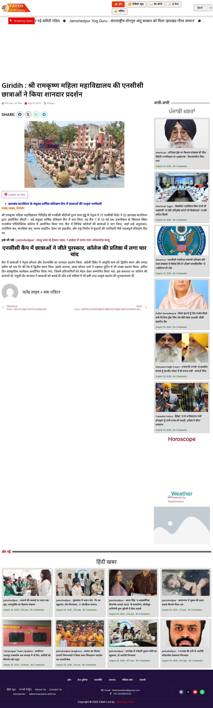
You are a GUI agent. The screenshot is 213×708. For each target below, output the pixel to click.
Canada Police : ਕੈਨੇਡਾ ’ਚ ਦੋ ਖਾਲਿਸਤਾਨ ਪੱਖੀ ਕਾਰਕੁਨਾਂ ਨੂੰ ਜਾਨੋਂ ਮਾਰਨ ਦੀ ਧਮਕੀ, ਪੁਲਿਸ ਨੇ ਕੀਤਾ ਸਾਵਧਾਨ (179, 421)
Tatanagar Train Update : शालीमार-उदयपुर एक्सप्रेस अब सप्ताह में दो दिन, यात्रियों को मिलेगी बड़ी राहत (27, 655)
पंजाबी (142, 680)
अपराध (112, 680)
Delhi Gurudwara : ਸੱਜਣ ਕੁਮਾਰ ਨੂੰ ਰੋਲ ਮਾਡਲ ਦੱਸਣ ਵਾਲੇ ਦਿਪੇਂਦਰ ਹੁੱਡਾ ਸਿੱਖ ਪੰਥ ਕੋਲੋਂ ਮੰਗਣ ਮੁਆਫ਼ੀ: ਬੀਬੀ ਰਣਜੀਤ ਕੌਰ (181, 318)
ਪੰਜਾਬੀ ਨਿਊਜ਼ (25, 689)
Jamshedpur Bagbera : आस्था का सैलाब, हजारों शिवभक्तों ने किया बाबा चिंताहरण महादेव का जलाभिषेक (79, 655)
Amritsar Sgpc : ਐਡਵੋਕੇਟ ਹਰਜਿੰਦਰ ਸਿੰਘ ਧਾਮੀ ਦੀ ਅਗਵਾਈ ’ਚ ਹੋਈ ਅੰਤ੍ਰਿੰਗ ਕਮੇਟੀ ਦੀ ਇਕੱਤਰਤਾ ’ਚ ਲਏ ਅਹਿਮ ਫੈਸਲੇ (181, 210)
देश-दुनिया (83, 680)
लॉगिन (119, 11)
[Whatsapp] (202, 692)
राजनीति (98, 680)
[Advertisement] (106, 50)
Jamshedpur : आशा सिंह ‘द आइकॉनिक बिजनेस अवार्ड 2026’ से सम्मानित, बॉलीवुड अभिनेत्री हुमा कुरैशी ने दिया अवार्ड (129, 605)
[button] (20, 114)
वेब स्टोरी (156, 4)
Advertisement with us (42, 694)
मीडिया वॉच (127, 680)
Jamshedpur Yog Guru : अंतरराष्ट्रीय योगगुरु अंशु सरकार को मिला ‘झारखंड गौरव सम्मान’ (113, 21)
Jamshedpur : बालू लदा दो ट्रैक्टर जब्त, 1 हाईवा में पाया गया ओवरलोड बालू (63, 240)
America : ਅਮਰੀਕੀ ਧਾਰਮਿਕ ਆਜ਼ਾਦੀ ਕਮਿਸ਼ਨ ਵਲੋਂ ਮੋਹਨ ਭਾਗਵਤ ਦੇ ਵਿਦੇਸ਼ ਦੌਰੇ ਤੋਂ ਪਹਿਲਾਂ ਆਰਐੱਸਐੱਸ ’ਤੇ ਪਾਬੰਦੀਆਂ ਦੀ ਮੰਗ (180, 264)
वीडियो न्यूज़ (136, 4)
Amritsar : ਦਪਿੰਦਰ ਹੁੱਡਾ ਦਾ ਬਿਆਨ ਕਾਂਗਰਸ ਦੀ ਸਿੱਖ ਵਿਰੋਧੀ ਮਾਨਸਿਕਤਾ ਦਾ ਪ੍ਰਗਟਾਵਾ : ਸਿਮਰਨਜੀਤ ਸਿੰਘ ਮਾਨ (181, 157)
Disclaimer (19, 694)
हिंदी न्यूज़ (11, 689)
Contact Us (55, 689)
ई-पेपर (173, 4)
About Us (40, 689)
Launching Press (125, 702)
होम (118, 4)
